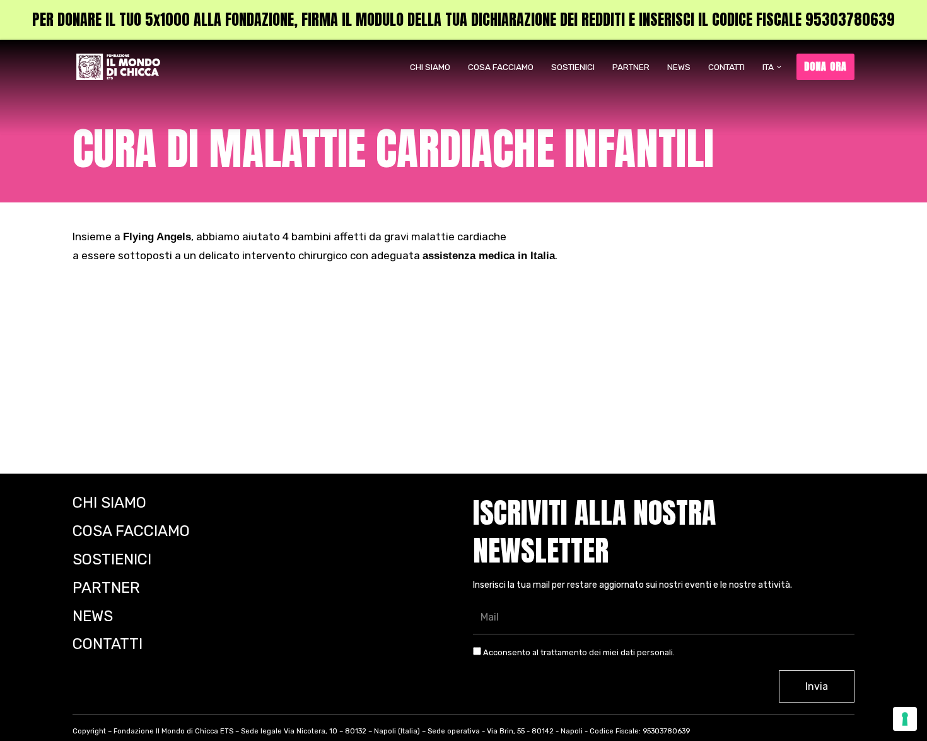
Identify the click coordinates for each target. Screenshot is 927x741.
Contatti (726, 67)
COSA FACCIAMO (500, 67)
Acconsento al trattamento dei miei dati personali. (578, 652)
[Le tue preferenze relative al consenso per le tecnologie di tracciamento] (905, 719)
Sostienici (573, 67)
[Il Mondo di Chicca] (121, 67)
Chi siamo (430, 67)
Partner (631, 67)
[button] (779, 67)
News (679, 67)
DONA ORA (825, 66)
